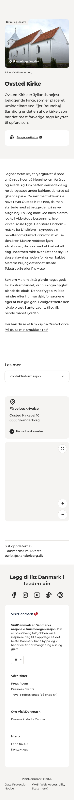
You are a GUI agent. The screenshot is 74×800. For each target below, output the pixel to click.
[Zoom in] (62, 503)
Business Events (22, 689)
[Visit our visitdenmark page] (37, 595)
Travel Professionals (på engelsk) (34, 694)
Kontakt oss (19, 749)
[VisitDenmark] (24, 614)
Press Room (19, 683)
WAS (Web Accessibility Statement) (48, 786)
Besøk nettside (27, 137)
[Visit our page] (25, 595)
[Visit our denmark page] (13, 595)
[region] (37, 481)
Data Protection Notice (16, 786)
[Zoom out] (62, 514)
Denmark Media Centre (28, 719)
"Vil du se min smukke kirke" (26, 330)
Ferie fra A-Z (19, 744)
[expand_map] (62, 448)
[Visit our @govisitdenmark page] (48, 595)
